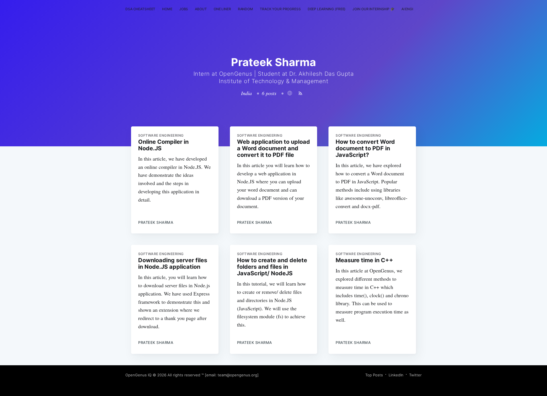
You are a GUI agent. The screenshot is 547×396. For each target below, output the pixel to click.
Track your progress (280, 9)
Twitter (415, 375)
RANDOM (245, 9)
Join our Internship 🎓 (373, 9)
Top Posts (374, 375)
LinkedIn (396, 375)
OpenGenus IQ (138, 375)
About (201, 9)
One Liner (222, 9)
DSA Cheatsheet (140, 9)
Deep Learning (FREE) (327, 9)
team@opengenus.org (237, 375)
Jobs (183, 9)
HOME (167, 9)
